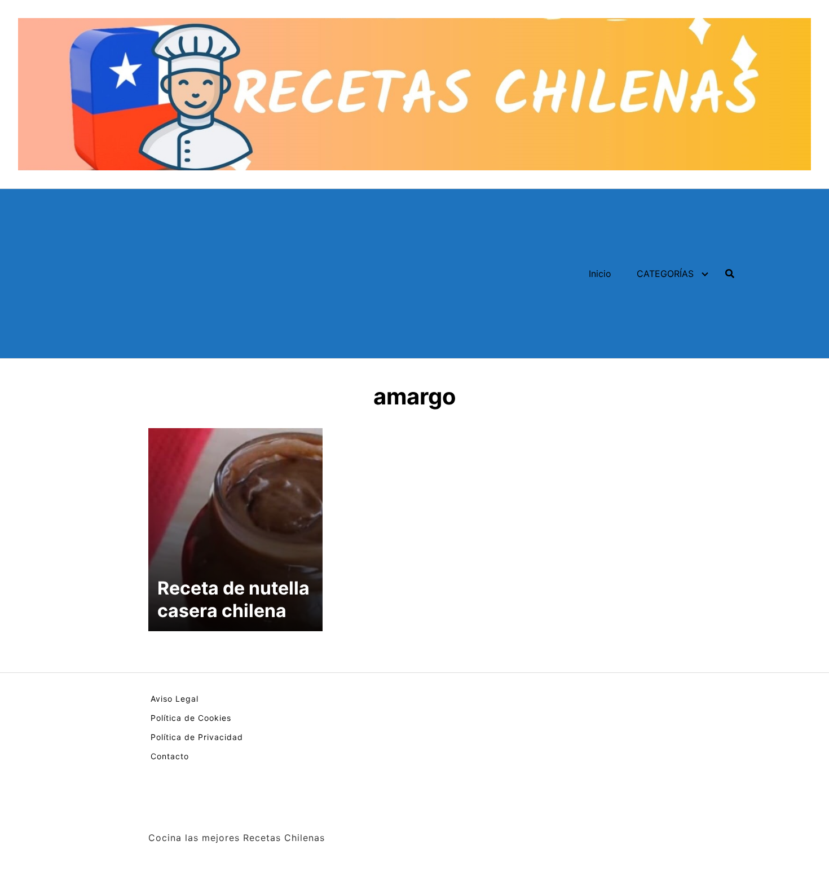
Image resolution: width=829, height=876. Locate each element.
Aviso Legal (175, 698)
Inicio (600, 273)
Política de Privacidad (197, 737)
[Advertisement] (247, 274)
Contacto (170, 756)
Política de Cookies (191, 718)
